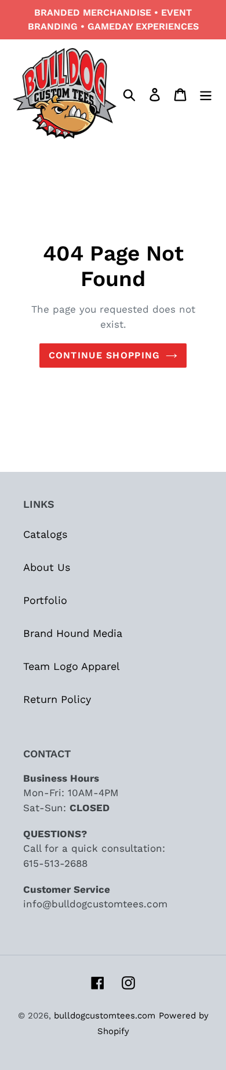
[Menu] (205, 93)
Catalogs (45, 534)
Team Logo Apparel (71, 666)
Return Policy (57, 699)
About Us (46, 567)
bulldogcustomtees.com (104, 1015)
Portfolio (45, 600)
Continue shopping (105, 355)
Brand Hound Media (72, 633)
